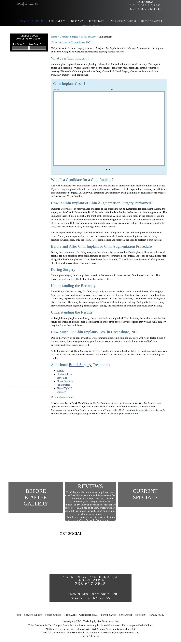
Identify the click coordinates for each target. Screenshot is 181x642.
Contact (140, 410)
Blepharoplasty (64, 374)
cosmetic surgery (116, 51)
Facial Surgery (89, 36)
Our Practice (125, 615)
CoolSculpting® (53, 615)
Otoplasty (61, 391)
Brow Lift (62, 377)
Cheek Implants (65, 381)
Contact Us (31, 4)
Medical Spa (70, 615)
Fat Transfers (63, 384)
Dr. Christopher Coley (62, 396)
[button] (90, 168)
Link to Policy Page (90, 636)
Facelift (60, 370)
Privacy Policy (156, 615)
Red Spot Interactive (107, 621)
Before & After (108, 615)
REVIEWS (90, 486)
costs (135, 337)
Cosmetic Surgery (69, 36)
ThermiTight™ (64, 388)
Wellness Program (88, 615)
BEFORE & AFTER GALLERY (36, 497)
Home (20, 4)
